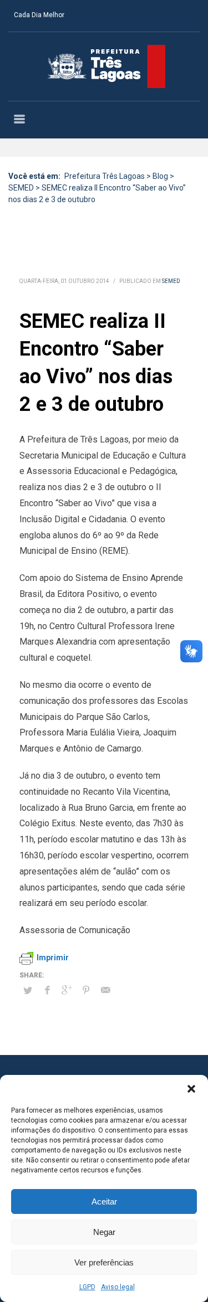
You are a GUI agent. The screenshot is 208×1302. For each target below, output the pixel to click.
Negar (104, 1232)
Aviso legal (118, 1287)
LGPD (87, 1287)
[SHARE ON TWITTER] (27, 990)
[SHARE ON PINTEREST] (86, 990)
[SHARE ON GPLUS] (66, 990)
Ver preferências (104, 1262)
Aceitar (104, 1201)
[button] (191, 1088)
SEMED (171, 281)
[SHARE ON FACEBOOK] (47, 990)
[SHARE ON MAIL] (105, 990)
